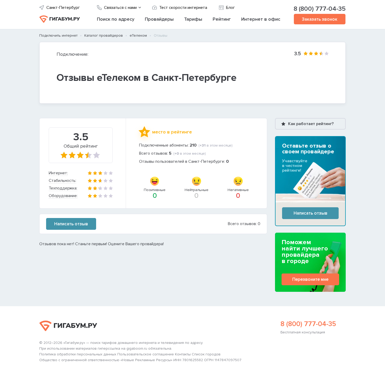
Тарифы (193, 19)
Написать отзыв (71, 224)
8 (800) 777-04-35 (320, 9)
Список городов (206, 354)
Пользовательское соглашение (145, 354)
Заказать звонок (319, 19)
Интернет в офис (260, 19)
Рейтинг (222, 19)
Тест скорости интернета (183, 7)
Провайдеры (159, 19)
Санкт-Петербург (63, 7)
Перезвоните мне (310, 279)
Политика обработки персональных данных (77, 354)
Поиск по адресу (115, 19)
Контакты (183, 354)
